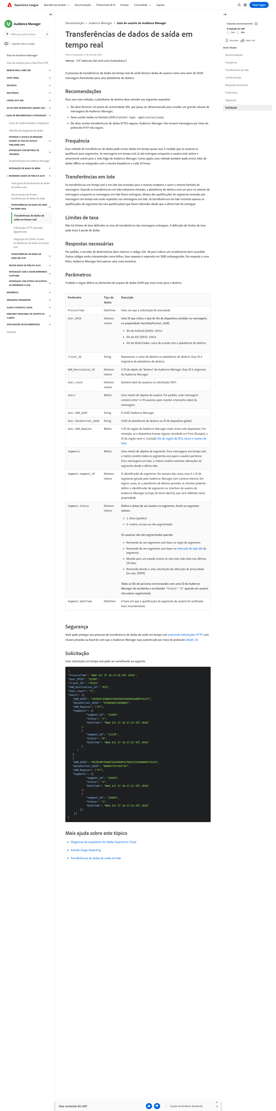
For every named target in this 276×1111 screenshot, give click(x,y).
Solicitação (231, 107)
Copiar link (250, 40)
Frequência (231, 62)
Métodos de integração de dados (26, 130)
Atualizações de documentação (23, 324)
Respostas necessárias (236, 85)
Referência (12, 292)
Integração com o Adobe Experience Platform (28, 273)
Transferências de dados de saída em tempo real (29, 207)
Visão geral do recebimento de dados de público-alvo (30, 185)
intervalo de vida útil (189, 548)
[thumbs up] (149, 1106)
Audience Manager (100, 23)
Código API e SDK (15, 100)
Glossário (11, 332)
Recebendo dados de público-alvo (27, 176)
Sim (233, 32)
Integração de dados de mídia (24, 168)
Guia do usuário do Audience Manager (141, 23)
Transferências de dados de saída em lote (96, 858)
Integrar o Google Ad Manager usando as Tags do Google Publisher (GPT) (25, 141)
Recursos (12, 85)
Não (243, 32)
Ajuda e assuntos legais (19, 307)
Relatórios (13, 93)
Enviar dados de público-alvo (25, 265)
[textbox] (27, 34)
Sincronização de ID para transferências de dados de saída (28, 196)
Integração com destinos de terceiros (24, 152)
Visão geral (13, 78)
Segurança (230, 100)
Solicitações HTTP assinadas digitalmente (28, 229)
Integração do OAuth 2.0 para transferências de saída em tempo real (31, 243)
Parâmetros (231, 92)
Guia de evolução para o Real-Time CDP (27, 63)
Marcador (234, 40)
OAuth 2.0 (192, 640)
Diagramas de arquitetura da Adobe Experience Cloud (103, 842)
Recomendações (234, 55)
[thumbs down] (157, 1106)
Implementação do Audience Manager (29, 161)
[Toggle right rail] (225, 15)
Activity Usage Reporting (86, 850)
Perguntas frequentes (19, 300)
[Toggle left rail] (51, 15)
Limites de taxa (233, 77)
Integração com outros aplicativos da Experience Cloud (28, 283)
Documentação (74, 23)
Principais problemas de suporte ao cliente (26, 316)
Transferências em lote (237, 70)
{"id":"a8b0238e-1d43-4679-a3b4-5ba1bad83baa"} (101, 60)
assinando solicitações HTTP (185, 634)
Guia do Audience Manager (22, 55)
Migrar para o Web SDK (19, 70)
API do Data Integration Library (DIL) (26, 108)
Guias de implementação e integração (26, 115)
